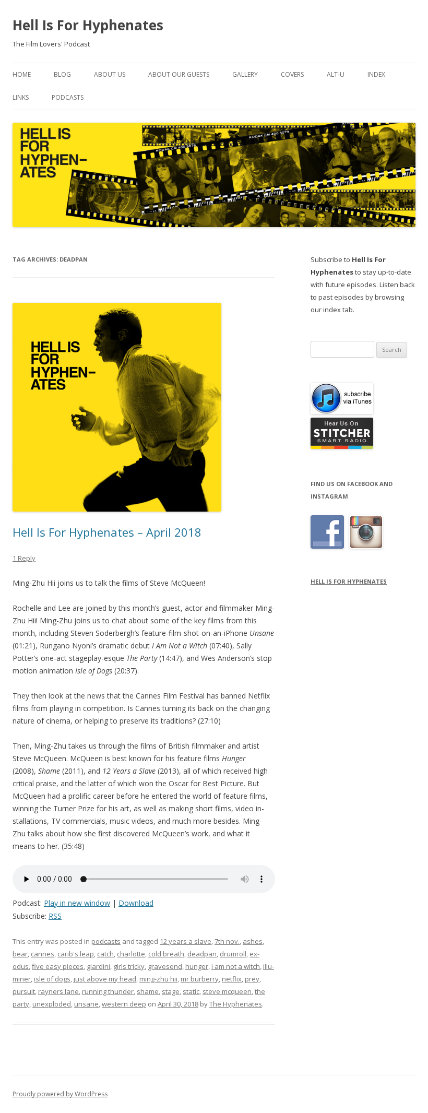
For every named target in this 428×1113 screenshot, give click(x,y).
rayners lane (58, 991)
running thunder (108, 991)
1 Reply (24, 558)
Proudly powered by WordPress (60, 1094)
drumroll (233, 953)
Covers (292, 74)
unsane (86, 1004)
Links (21, 97)
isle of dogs (52, 979)
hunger (196, 966)
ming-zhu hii (158, 979)
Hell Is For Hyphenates (88, 25)
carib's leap (75, 953)
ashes (253, 941)
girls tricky (129, 966)
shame (148, 991)
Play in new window (77, 903)
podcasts (106, 941)
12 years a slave (185, 941)
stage (171, 991)
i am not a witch (235, 966)
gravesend (165, 966)
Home (22, 74)
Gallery (245, 74)
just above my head (105, 979)
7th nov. (227, 941)
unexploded (51, 1004)
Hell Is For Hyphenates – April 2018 (107, 532)
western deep (124, 1004)
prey (252, 979)
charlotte (131, 953)
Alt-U (335, 74)
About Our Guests (178, 74)
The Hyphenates (235, 1004)
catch (105, 953)
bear (20, 953)
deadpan (202, 953)
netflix (232, 979)
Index (376, 74)
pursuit (24, 991)
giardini (98, 966)
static (191, 991)
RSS (55, 916)
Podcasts (68, 97)
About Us (109, 74)
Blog (62, 74)
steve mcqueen (227, 991)
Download (135, 903)
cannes (42, 953)
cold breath (166, 953)
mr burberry (200, 979)
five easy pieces (58, 966)
